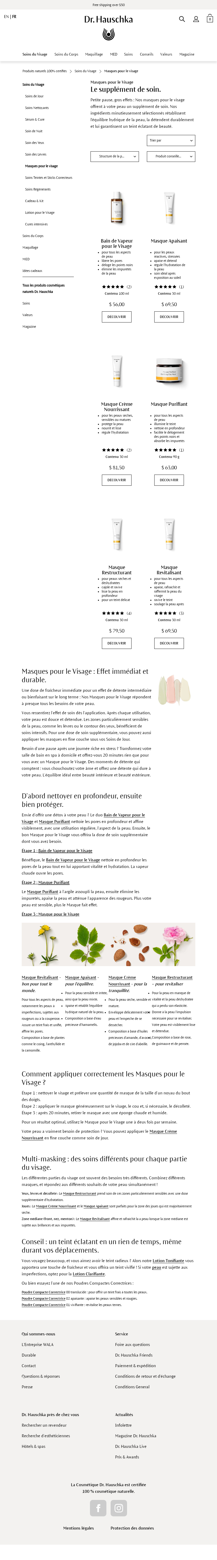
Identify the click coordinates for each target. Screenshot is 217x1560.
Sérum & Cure (34, 119)
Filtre (114, 140)
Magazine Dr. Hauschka (135, 1436)
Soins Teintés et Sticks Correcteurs (48, 178)
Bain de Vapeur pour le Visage (117, 243)
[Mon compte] (196, 18)
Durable (29, 1355)
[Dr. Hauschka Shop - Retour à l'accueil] (109, 28)
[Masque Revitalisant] (169, 533)
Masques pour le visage (41, 166)
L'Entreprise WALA (37, 1344)
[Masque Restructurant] (117, 533)
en (7, 17)
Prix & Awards (127, 1457)
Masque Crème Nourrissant (117, 407)
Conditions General (132, 1387)
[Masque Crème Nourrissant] (117, 370)
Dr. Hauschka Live (131, 1446)
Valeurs (27, 315)
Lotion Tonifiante (168, 1260)
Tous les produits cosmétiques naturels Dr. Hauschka (43, 289)
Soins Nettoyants (37, 108)
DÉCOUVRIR (116, 317)
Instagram (119, 1508)
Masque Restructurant (117, 570)
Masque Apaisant (169, 241)
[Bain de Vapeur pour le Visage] (117, 207)
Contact (29, 1365)
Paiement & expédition (135, 1365)
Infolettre (123, 1425)
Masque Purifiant (169, 404)
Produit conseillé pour (171, 156)
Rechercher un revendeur (44, 1425)
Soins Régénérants (38, 189)
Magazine (29, 327)
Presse (27, 1387)
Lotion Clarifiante (89, 1274)
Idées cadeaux (32, 271)
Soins (26, 303)
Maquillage (30, 247)
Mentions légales (78, 1528)
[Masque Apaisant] (169, 207)
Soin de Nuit (33, 131)
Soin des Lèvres (35, 154)
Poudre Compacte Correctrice (43, 1292)
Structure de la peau (113, 156)
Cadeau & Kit (34, 201)
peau (156, 1267)
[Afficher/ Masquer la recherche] (182, 18)
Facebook (98, 1508)
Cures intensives (36, 224)
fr (14, 17)
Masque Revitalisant (169, 570)
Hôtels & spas (33, 1446)
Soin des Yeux (34, 143)
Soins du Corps (32, 236)
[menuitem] (196, 18)
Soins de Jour (34, 96)
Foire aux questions (132, 1344)
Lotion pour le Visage (40, 213)
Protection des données (132, 1528)
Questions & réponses (41, 1376)
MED (26, 259)
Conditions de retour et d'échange (145, 1376)
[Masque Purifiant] (169, 370)
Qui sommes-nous (38, 1334)
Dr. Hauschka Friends (133, 1355)
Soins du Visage (33, 85)
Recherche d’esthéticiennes (46, 1436)
